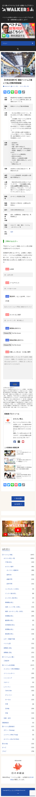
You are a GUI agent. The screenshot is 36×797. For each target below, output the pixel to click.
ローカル (8, 699)
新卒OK (9, 575)
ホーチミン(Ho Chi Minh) (11, 739)
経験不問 (9, 579)
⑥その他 (5, 743)
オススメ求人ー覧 (24, 86)
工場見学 (6, 660)
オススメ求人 (15, 86)
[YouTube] (23, 441)
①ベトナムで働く (11, 463)
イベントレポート (9, 673)
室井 (12, 232)
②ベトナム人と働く (8, 657)
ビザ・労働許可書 (9, 639)
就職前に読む (8, 648)
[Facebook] (14, 441)
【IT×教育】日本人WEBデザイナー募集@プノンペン (23, 460)
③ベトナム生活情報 (8, 665)
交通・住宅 (7, 718)
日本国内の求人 (10, 625)
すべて (4, 747)
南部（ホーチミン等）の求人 (14, 611)
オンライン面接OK (12, 570)
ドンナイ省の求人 (10, 593)
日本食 (7, 708)
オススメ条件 (9, 566)
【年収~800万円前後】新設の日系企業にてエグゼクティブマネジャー (23, 476)
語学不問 (9, 583)
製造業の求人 (9, 634)
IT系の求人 (8, 562)
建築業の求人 (9, 620)
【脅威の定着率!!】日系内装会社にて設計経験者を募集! (24, 468)
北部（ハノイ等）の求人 (12, 607)
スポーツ (6, 682)
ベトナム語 (7, 643)
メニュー (5, 43)
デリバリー (8, 695)
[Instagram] (18, 441)
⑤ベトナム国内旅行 (8, 726)
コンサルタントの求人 (12, 589)
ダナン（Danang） (10, 730)
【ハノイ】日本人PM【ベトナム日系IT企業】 (23, 453)
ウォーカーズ (12, 790)
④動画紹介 (5, 722)
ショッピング (8, 678)
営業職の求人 (9, 616)
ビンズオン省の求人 (11, 598)
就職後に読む (8, 652)
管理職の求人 (9, 629)
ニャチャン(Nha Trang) (11, 734)
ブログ (4, 751)
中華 (6, 704)
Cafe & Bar (8, 690)
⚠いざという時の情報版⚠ (12, 669)
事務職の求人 (9, 602)
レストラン (7, 687)
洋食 (6, 713)
